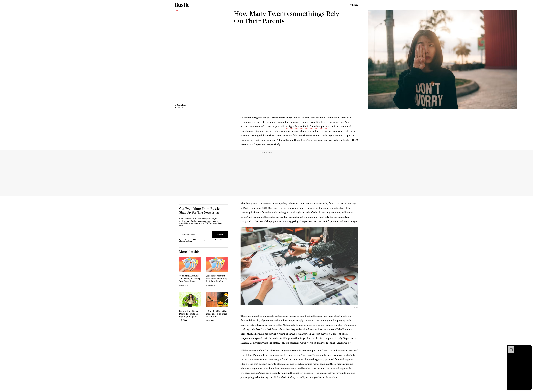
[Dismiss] (528, 347)
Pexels (355, 308)
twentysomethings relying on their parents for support (270, 131)
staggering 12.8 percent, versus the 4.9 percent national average (322, 221)
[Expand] (509, 347)
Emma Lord (181, 105)
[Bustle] (182, 5)
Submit (220, 234)
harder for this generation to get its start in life (297, 338)
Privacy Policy (187, 242)
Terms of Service (220, 240)
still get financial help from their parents (308, 126)
